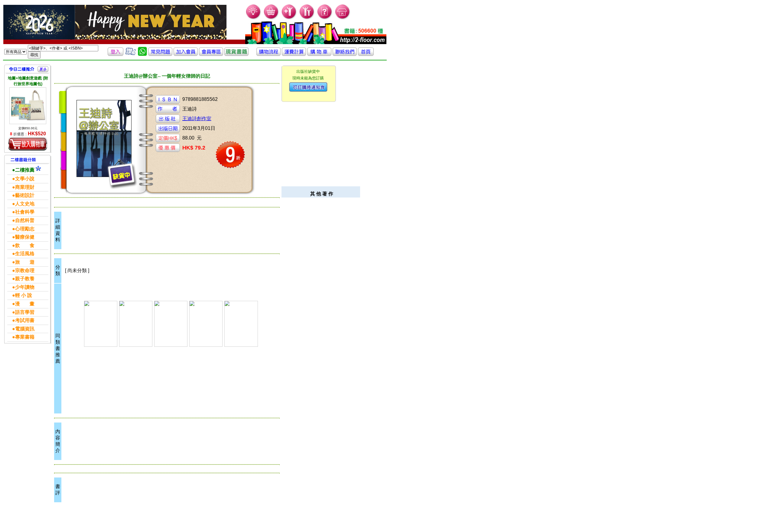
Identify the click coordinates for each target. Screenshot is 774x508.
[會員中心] (307, 18)
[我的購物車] (271, 18)
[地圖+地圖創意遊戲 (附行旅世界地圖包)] (27, 105)
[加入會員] (289, 18)
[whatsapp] (142, 54)
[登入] (115, 54)
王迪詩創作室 (196, 118)
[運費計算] (294, 54)
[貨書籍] (236, 54)
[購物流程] (268, 54)
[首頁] (342, 18)
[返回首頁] (366, 54)
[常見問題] (325, 18)
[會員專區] (211, 54)
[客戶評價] (131, 54)
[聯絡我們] (345, 54)
